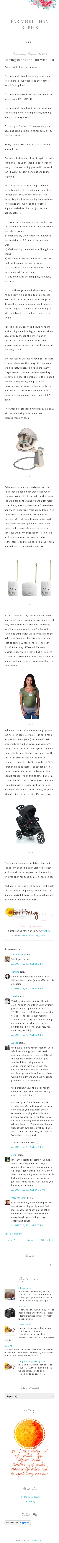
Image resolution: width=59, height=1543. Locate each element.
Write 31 (8, 1346)
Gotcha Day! (24, 1306)
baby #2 (24, 935)
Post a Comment (13, 1233)
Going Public (24, 1324)
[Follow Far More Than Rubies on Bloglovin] (18, 1523)
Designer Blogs (36, 1541)
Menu (29, 42)
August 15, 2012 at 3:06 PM (27, 988)
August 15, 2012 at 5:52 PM (27, 1147)
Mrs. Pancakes (19, 1197)
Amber (14, 1042)
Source (29, 476)
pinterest (36, 926)
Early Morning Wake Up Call (31, 1361)
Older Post (47, 1240)
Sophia (43, 935)
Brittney (30, 1501)
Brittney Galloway (30, 1496)
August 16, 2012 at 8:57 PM (27, 1225)
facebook (47, 917)
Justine (15, 996)
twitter (21, 926)
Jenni (14, 1154)
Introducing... (24, 1288)
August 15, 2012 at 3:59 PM (27, 1034)
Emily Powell (18, 954)
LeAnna (15, 971)
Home (29, 1240)
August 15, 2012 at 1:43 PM (27, 963)
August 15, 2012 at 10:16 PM (28, 1189)
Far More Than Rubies (30, 24)
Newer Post (12, 1240)
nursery (33, 935)
